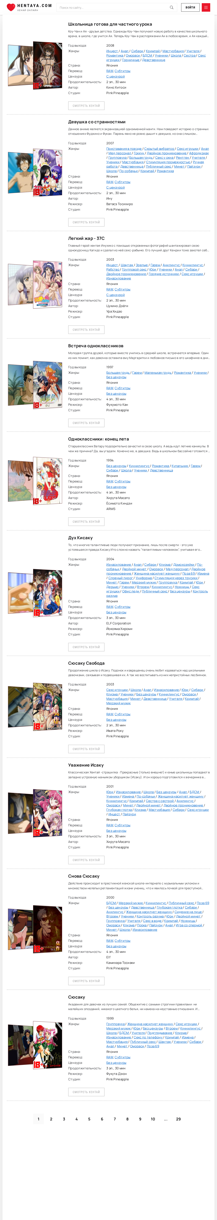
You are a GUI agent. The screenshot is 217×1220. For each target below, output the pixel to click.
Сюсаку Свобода (86, 663)
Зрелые (142, 265)
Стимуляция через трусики (176, 578)
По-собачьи (128, 171)
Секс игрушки (188, 148)
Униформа (144, 578)
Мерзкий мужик (144, 582)
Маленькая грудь (158, 372)
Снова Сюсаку (83, 876)
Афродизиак (199, 153)
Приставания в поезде (124, 148)
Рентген (183, 157)
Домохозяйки (184, 564)
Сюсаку (76, 997)
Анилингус (172, 265)
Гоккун (139, 153)
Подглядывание (160, 1033)
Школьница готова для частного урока (110, 24)
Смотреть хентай (86, 105)
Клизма (165, 564)
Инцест (112, 51)
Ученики (162, 55)
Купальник (180, 466)
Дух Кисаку (80, 538)
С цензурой (115, 76)
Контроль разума (150, 916)
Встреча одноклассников (95, 346)
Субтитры (122, 71)
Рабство (113, 269)
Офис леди (131, 591)
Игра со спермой (189, 925)
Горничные (131, 60)
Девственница (153, 60)
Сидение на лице (188, 912)
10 (153, 1118)
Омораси (133, 55)
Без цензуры (116, 377)
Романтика (115, 55)
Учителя (193, 51)
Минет (179, 166)
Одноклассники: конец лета (98, 439)
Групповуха (117, 157)
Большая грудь (141, 157)
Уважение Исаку (86, 765)
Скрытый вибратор (159, 148)
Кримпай (153, 51)
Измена (203, 573)
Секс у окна (164, 157)
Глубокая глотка (119, 809)
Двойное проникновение (167, 153)
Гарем (156, 265)
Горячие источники (164, 274)
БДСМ (148, 55)
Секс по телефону (148, 1037)
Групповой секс (134, 269)
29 (178, 1118)
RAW (109, 71)
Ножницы (182, 587)
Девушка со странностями (96, 122)
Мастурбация (173, 51)
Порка (142, 925)
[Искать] (171, 7)
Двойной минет (134, 569)
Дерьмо (112, 587)
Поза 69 (188, 573)
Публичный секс (159, 166)
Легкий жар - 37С (86, 238)
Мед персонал (120, 153)
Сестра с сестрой (160, 801)
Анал (125, 51)
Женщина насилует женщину (157, 573)
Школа (176, 55)
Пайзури (194, 166)
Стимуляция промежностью (168, 162)
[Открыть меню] (206, 7)
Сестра (190, 55)
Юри (153, 269)
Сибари (137, 51)
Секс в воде (152, 920)
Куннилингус (192, 265)
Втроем (143, 587)
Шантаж (127, 265)
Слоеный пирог (121, 578)
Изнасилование (118, 278)
